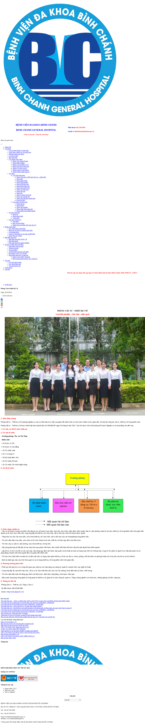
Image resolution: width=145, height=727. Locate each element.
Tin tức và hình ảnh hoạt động (14, 244)
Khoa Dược (20, 205)
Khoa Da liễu (21, 200)
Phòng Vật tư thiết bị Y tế (21, 165)
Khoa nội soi (21, 204)
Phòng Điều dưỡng (19, 163)
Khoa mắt (20, 179)
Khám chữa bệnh (10, 227)
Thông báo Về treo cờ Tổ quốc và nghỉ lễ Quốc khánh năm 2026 (21, 615)
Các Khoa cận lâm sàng (20, 202)
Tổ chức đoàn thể (14, 213)
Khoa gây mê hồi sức (23, 197)
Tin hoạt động (13, 250)
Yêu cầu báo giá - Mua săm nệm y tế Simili (14, 613)
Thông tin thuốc (14, 248)
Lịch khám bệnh (14, 232)
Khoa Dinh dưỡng (22, 182)
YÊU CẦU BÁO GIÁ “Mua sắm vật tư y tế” (15, 627)
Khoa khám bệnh (22, 181)
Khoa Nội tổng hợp (23, 184)
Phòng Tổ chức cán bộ (20, 168)
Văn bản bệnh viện (15, 266)
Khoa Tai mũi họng (23, 189)
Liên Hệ (7, 269)
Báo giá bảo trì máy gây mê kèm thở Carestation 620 (17, 624)
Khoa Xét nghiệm (22, 207)
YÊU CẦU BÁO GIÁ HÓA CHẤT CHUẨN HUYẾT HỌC (20, 632)
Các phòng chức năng (15, 159)
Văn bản (7, 260)
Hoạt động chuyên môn (16, 246)
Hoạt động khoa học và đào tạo (18, 255)
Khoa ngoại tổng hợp (23, 188)
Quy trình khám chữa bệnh (17, 228)
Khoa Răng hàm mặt (23, 186)
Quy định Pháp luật (15, 264)
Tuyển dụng (8, 268)
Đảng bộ (15, 214)
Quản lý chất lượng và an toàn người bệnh (22, 234)
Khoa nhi (19, 193)
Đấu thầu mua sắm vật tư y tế (18, 239)
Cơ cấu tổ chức (13, 156)
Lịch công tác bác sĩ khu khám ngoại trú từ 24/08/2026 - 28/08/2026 (22, 604)
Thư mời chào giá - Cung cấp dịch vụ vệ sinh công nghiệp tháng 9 (21, 606)
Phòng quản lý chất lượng (21, 170)
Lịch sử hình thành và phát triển (19, 150)
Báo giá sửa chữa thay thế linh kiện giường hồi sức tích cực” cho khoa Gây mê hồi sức (28, 617)
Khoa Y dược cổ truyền (24, 195)
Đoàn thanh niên (18, 216)
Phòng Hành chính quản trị (21, 172)
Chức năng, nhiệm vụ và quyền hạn (20, 152)
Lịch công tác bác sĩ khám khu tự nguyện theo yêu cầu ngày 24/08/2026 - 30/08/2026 (27, 603)
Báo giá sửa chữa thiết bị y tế (10, 634)
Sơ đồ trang (8, 284)
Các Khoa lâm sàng (19, 175)
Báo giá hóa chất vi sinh (8, 638)
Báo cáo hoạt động (18, 223)
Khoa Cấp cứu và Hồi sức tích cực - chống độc (31, 177)
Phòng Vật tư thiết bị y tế (8, 622)
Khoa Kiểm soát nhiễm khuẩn (26, 211)
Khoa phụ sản (21, 191)
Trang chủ (8, 147)
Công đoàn (16, 218)
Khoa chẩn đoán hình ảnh (25, 209)
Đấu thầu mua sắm (10, 237)
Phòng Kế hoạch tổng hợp (21, 166)
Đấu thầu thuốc (13, 241)
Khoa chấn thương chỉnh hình (26, 198)
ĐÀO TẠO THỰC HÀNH (21, 257)
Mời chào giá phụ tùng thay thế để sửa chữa (14, 625)
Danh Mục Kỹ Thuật (15, 236)
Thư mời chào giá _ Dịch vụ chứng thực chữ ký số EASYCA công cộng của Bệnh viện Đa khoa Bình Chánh (35, 601)
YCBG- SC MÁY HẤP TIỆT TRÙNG (13, 629)
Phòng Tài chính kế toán (20, 161)
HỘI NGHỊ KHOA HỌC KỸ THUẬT (25, 259)
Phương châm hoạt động (16, 154)
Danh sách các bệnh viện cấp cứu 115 (24, 225)
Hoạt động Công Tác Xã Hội (18, 253)
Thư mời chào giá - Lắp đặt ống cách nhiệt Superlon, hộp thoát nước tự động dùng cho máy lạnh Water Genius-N (36, 608)
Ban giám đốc (13, 157)
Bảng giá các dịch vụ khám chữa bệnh (21, 230)
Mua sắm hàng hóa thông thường (19, 243)
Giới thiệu (8, 149)
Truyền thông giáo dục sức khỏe (19, 252)
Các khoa (12, 173)
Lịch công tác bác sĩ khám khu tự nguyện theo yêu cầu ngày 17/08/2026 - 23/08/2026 (27, 610)
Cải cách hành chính (15, 262)
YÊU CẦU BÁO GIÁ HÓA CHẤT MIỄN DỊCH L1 (18, 636)
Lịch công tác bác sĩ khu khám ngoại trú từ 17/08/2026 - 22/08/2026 (22, 611)
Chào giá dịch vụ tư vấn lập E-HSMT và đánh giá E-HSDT (19, 631)
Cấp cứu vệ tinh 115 (15, 220)
